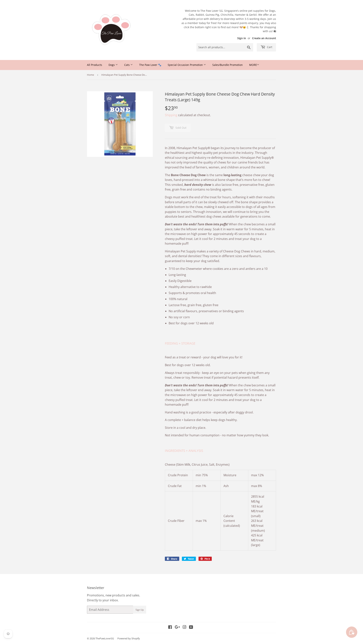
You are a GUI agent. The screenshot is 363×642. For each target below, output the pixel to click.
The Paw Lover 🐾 (150, 65)
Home (90, 74)
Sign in (241, 38)
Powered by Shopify (128, 638)
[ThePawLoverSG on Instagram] (184, 627)
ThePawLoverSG (104, 638)
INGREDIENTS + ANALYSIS (184, 450)
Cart (269, 47)
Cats (127, 65)
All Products (94, 65)
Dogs (112, 65)
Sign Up (140, 609)
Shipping (171, 115)
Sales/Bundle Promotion (227, 65)
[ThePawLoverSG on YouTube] (191, 627)
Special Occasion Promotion (186, 65)
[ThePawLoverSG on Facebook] (170, 627)
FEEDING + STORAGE (180, 343)
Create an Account (264, 38)
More (253, 65)
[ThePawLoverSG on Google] (177, 627)
